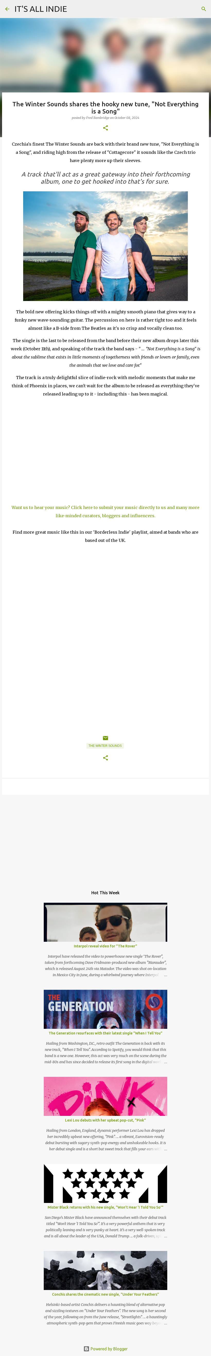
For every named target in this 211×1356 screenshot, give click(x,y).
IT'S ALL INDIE (40, 8)
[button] (105, 128)
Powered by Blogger (109, 1348)
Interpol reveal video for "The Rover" (105, 946)
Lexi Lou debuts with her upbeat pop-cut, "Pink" (105, 1120)
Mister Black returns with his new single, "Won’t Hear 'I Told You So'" (105, 1207)
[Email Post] (105, 740)
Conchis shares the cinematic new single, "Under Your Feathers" (105, 1294)
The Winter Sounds (105, 746)
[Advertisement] (105, 838)
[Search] (204, 9)
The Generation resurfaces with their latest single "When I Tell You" (105, 1033)
